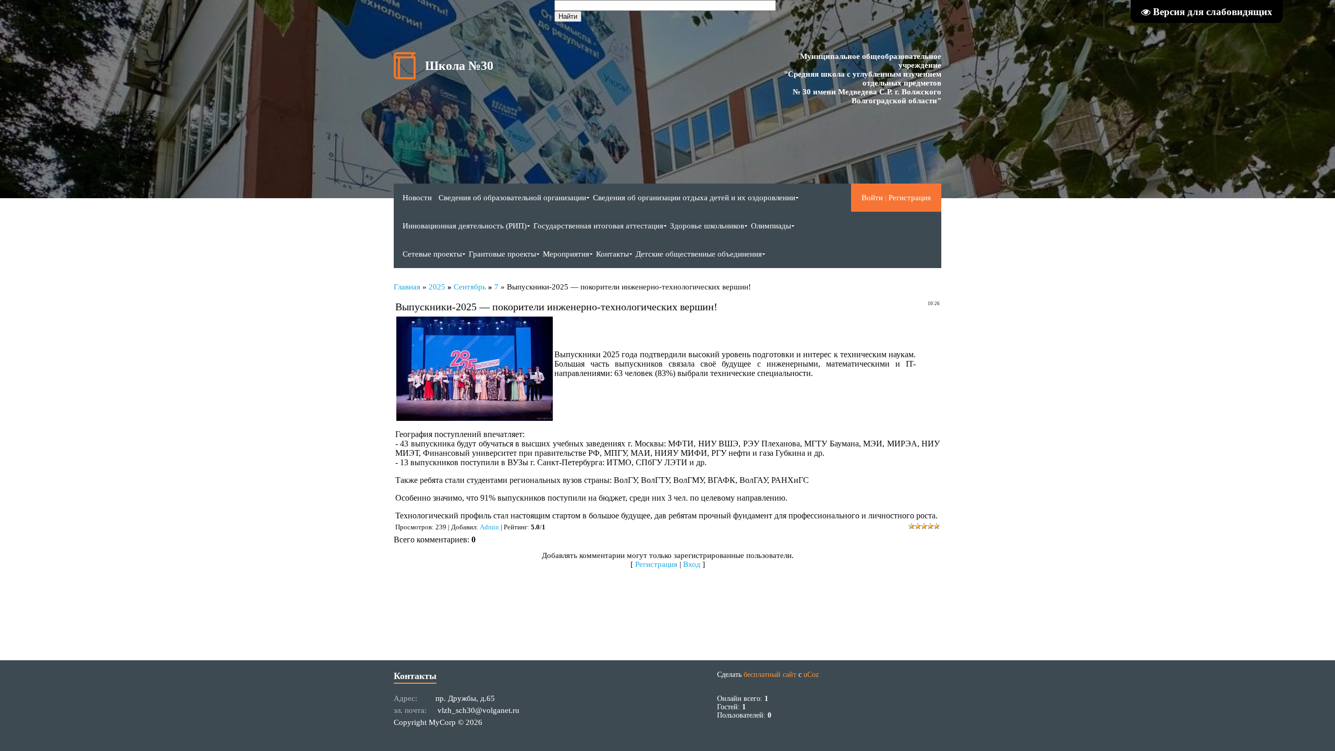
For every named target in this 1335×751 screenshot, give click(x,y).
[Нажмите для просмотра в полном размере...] (474, 418)
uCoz (811, 675)
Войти (872, 197)
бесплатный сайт (770, 675)
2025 (437, 287)
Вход (691, 564)
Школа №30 (459, 65)
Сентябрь (470, 287)
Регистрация (910, 197)
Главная (407, 287)
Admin (489, 527)
